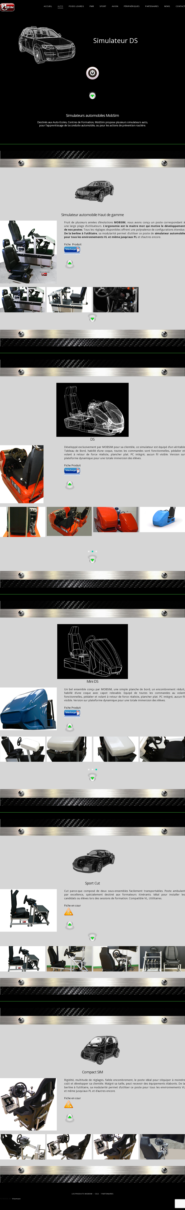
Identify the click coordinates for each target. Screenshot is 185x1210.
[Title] (92, 73)
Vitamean (16, 1199)
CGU (97, 1194)
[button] (89, 551)
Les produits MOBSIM (82, 1194)
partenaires (107, 1194)
